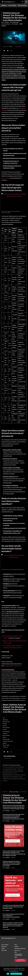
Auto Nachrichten (14, 22)
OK (8, 973)
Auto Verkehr (14, 24)
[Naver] (4, 50)
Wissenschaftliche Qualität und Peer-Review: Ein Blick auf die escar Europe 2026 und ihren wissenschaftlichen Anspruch (13, 925)
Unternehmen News (9, 756)
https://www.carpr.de (7, 758)
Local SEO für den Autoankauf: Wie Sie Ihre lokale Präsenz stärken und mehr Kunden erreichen (13, 907)
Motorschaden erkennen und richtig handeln (8, 741)
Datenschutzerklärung (16, 973)
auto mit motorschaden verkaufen (6, 731)
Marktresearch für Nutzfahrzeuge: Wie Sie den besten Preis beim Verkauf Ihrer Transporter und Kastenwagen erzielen (13, 807)
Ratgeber (3, 25)
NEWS (20, 24)
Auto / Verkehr (5, 22)
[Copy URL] (11, 50)
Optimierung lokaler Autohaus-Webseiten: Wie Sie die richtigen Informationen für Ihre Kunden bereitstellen (12, 863)
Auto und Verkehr (5, 24)
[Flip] (7, 50)
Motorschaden (5, 178)
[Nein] (26, 971)
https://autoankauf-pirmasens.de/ (12, 666)
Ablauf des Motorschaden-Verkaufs (6, 721)
